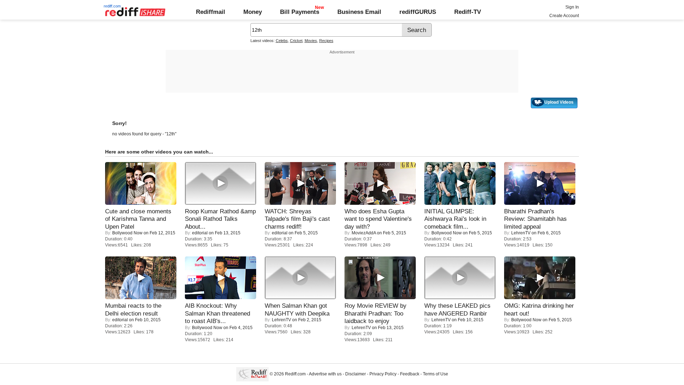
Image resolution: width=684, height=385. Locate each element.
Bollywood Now (127, 232)
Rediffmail (210, 12)
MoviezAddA (364, 232)
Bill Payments (299, 12)
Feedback (409, 373)
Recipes (326, 40)
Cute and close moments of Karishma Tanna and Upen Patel (138, 219)
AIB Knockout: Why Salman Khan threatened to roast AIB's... (217, 313)
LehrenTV (520, 232)
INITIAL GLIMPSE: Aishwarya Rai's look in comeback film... (455, 219)
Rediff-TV (467, 12)
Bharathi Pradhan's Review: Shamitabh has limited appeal (535, 219)
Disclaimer (355, 373)
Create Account (564, 15)
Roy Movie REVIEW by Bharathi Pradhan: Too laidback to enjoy (375, 313)
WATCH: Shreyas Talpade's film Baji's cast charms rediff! (297, 219)
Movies (311, 40)
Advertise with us (325, 373)
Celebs (282, 40)
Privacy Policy (383, 373)
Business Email (359, 12)
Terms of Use (435, 373)
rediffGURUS (417, 12)
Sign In (572, 7)
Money (252, 12)
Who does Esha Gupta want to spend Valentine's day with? (378, 219)
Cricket (296, 40)
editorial (200, 232)
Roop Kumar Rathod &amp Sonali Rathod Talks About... (220, 219)
